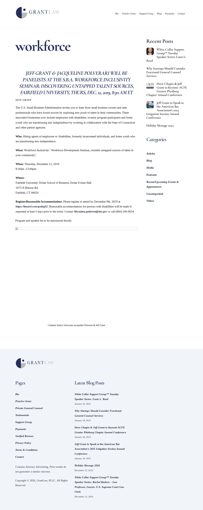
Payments (169, 13)
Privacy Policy (23, 442)
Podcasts (151, 174)
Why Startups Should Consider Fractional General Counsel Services (165, 72)
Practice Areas (129, 13)
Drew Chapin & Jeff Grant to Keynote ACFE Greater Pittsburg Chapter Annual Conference (166, 89)
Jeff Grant (23, 100)
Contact (181, 13)
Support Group (146, 13)
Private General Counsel (29, 408)
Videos (150, 200)
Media (150, 167)
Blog (159, 13)
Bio (117, 13)
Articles (150, 153)
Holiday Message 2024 (160, 125)
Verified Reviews (24, 436)
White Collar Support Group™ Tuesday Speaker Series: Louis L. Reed (166, 55)
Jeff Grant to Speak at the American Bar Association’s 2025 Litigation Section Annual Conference (165, 110)
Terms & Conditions (26, 449)
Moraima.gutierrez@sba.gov (90, 211)
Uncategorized (154, 193)
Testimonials (22, 415)
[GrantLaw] (37, 18)
